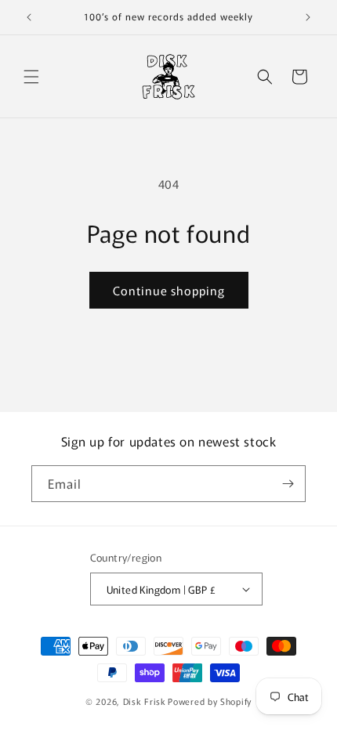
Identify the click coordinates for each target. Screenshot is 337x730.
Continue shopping (169, 290)
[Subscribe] (287, 483)
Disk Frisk (144, 701)
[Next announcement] (308, 17)
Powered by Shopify (210, 701)
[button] (31, 77)
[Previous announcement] (29, 17)
